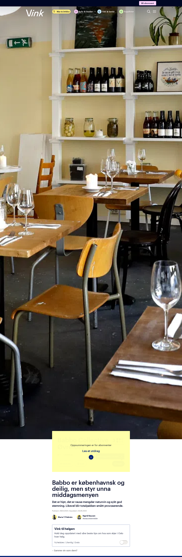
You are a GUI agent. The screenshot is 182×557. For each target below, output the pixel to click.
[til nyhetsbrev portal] (124, 542)
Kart (82, 463)
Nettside (67, 463)
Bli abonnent (147, 3)
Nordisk (68, 454)
